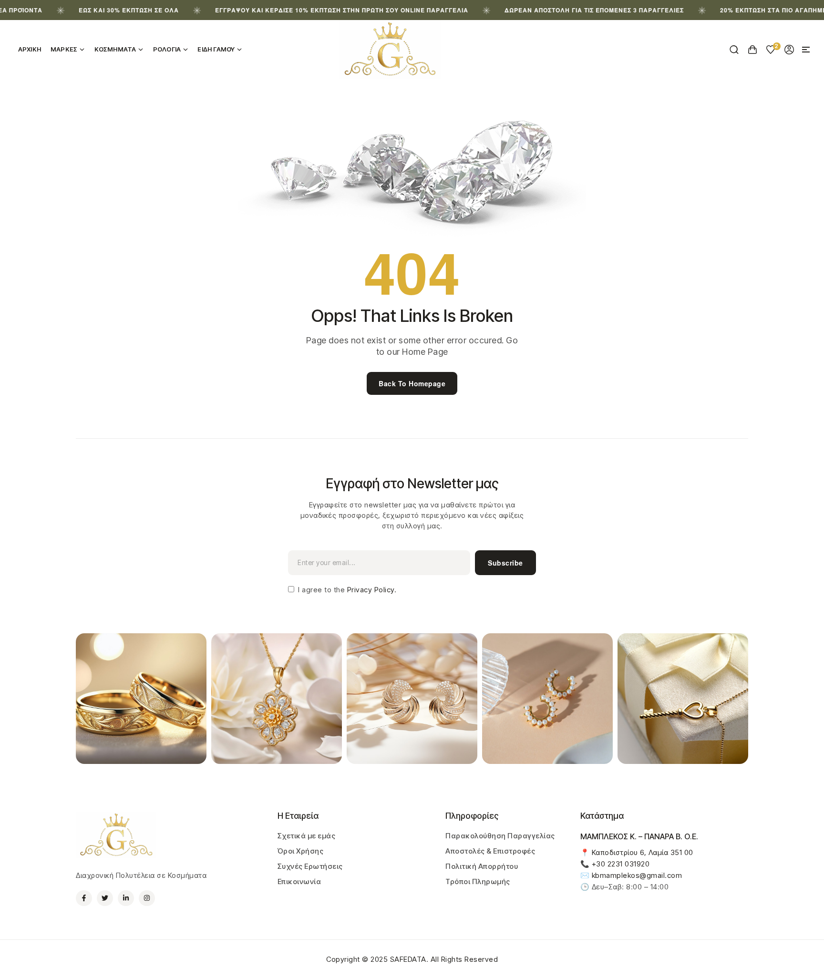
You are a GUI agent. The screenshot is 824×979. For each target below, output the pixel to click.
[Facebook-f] (84, 898)
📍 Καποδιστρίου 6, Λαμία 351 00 (636, 852)
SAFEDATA (408, 959)
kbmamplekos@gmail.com (637, 875)
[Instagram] (147, 898)
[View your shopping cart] (753, 49)
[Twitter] (105, 898)
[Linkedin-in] (126, 898)
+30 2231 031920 (621, 863)
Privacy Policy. (370, 589)
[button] (806, 49)
